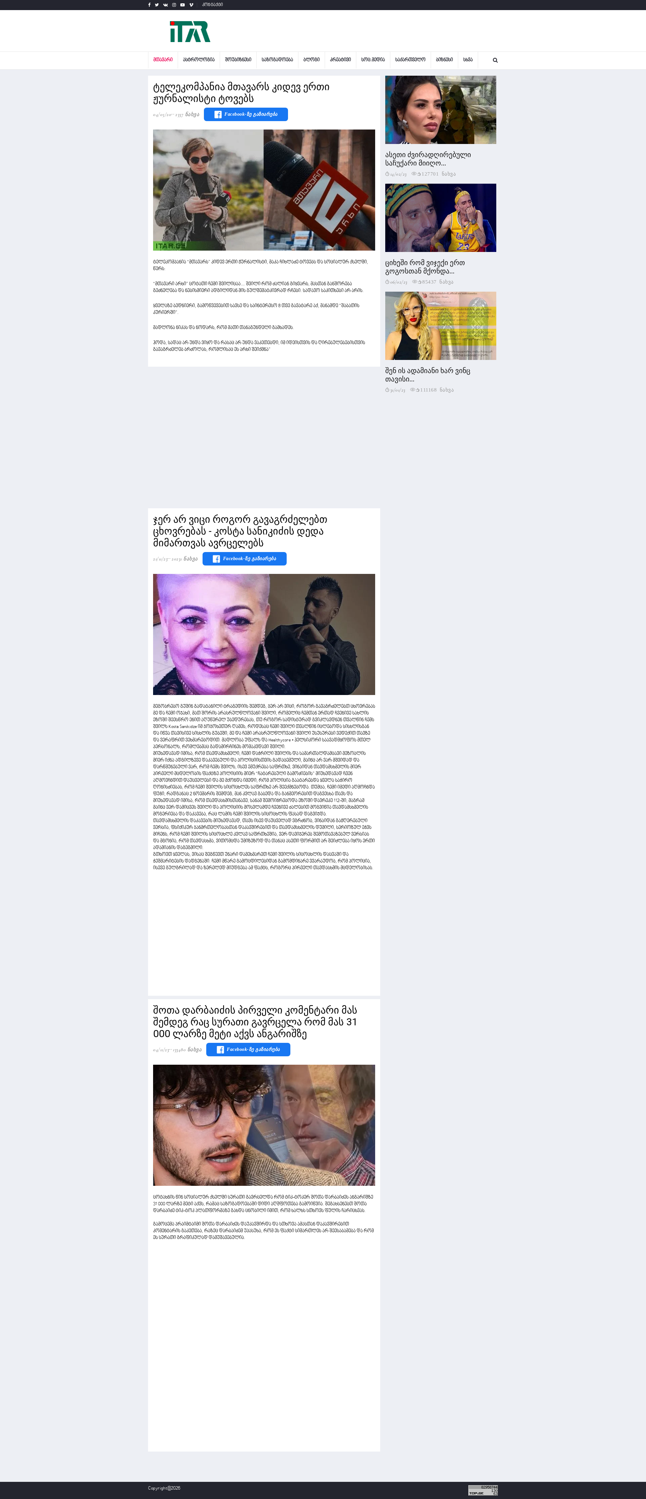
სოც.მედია (373, 60)
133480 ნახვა (187, 1050)
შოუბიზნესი (238, 60)
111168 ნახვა (437, 389)
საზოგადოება (277, 60)
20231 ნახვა (185, 559)
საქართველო (410, 60)
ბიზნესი (444, 60)
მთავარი (163, 60)
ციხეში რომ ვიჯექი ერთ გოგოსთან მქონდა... (425, 267)
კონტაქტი (212, 5)
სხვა (468, 60)
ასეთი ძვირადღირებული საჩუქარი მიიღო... (428, 159)
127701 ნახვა (439, 173)
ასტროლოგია (199, 60)
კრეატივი (340, 60)
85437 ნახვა (438, 281)
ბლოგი (311, 60)
